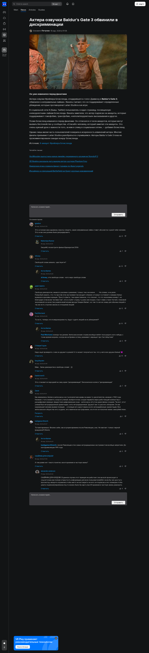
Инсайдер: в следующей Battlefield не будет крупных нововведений (61, 171)
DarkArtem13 (39, 376)
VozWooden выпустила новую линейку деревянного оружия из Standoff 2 (63, 156)
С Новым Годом (40, 346)
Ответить (39, 236)
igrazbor (38, 223)
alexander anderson (48, 471)
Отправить (118, 215)
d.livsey (37, 256)
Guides (41, 10)
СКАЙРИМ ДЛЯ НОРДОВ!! (44, 456)
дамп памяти (40, 286)
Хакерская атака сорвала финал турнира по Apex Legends (56, 166)
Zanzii (37, 391)
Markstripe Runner (47, 241)
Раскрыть (39, 413)
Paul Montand (40, 313)
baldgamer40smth (41, 421)
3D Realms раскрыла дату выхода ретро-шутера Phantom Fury (58, 161)
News (23, 10)
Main (16, 10)
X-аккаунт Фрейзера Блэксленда (56, 143)
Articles (32, 10)
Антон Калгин (46, 271)
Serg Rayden (39, 361)
